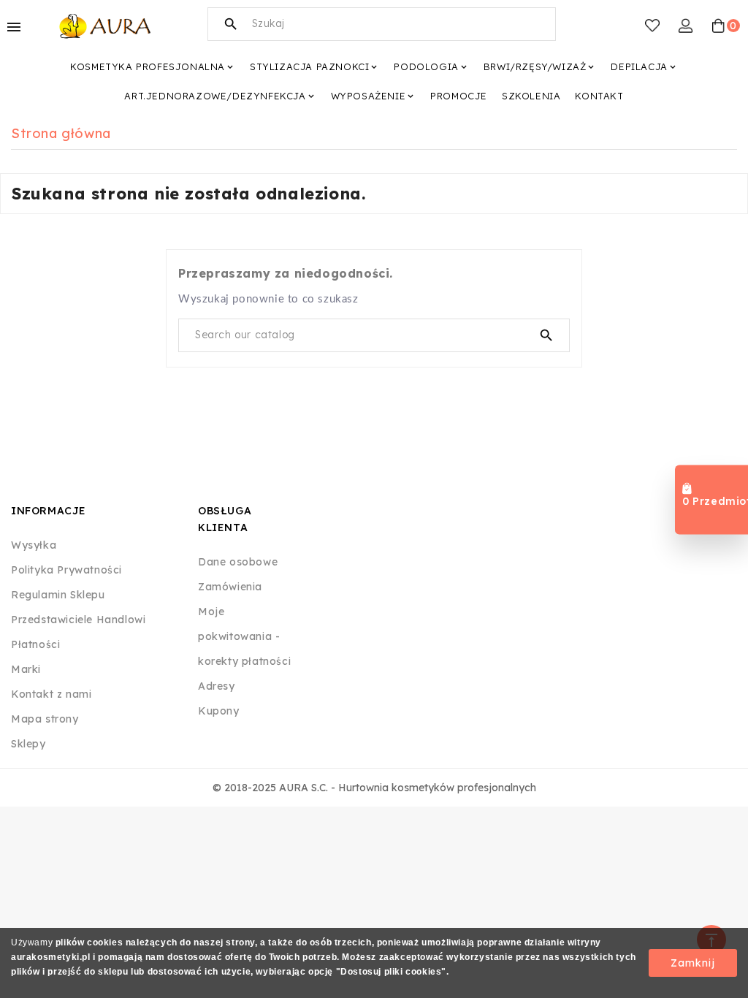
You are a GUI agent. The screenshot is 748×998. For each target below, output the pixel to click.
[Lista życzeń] (652, 25)
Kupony (219, 710)
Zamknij (693, 963)
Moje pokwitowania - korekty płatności (244, 636)
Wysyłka (33, 545)
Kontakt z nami (51, 694)
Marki (26, 669)
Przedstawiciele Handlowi (78, 619)
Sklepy (28, 743)
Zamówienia (230, 586)
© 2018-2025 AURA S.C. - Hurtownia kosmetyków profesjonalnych (374, 787)
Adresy (216, 686)
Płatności (35, 644)
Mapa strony (45, 718)
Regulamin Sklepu (58, 594)
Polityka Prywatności (66, 569)
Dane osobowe (238, 561)
